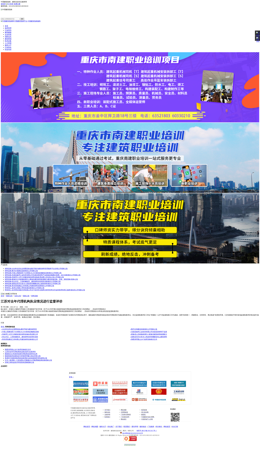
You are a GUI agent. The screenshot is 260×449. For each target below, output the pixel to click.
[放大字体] (1, 307)
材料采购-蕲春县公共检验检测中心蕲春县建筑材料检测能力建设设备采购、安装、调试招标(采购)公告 (41, 279)
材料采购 (34, 296)
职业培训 (8, 49)
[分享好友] (13, 294)
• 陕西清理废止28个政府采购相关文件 (143, 339)
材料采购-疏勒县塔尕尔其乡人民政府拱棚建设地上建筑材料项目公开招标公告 (33, 283)
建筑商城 (8, 39)
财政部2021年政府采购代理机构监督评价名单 (21, 354)
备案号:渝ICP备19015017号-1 (147, 430)
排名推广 (111, 426)
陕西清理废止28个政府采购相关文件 (18, 349)
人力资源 (8, 43)
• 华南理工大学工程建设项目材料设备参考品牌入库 (19, 334)
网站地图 (95, 426)
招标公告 (26, 296)
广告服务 (151, 426)
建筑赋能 (8, 32)
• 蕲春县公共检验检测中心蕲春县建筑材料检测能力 (148, 334)
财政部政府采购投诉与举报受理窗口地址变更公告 (23, 356)
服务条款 (143, 426)
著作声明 (135, 426)
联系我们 (127, 426)
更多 (3, 327)
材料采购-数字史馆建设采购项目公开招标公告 (21, 271)
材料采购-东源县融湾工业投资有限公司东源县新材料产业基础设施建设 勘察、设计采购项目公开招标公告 (43, 275)
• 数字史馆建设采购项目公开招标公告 (143, 329)
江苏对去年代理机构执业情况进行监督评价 (20, 352)
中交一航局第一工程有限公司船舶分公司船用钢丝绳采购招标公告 (28, 360)
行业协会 (8, 47)
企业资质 (8, 34)
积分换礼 (159, 426)
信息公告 (17, 296)
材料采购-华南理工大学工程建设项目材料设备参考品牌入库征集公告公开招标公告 (34, 277)
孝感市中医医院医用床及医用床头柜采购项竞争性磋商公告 (26, 358)
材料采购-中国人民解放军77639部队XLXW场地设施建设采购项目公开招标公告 (33, 273)
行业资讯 (8, 30)
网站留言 (167, 426)
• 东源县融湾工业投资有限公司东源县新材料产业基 (148, 332)
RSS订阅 (175, 426)
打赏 (2, 323)
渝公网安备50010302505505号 (132, 433)
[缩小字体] (4, 307)
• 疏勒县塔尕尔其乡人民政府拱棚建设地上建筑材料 (148, 337)
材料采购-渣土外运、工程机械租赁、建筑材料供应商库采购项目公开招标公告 (33, 281)
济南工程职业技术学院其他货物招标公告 (19, 362)
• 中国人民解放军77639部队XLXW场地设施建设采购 (20, 332)
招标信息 (8, 36)
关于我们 (119, 426)
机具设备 (8, 41)
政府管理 (8, 28)
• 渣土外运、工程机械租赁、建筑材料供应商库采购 (19, 337)
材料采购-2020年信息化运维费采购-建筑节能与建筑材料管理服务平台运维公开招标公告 (36, 268)
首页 (6, 26)
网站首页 (86, 426)
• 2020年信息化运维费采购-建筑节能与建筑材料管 (19, 329)
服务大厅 (8, 45)
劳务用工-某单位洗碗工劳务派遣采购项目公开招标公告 (24, 288)
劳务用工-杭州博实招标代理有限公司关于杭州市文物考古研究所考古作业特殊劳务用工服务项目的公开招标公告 (45, 290)
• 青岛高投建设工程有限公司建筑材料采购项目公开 (19, 339)
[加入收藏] (5, 294)
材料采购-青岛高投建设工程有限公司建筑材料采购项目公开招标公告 (29, 286)
